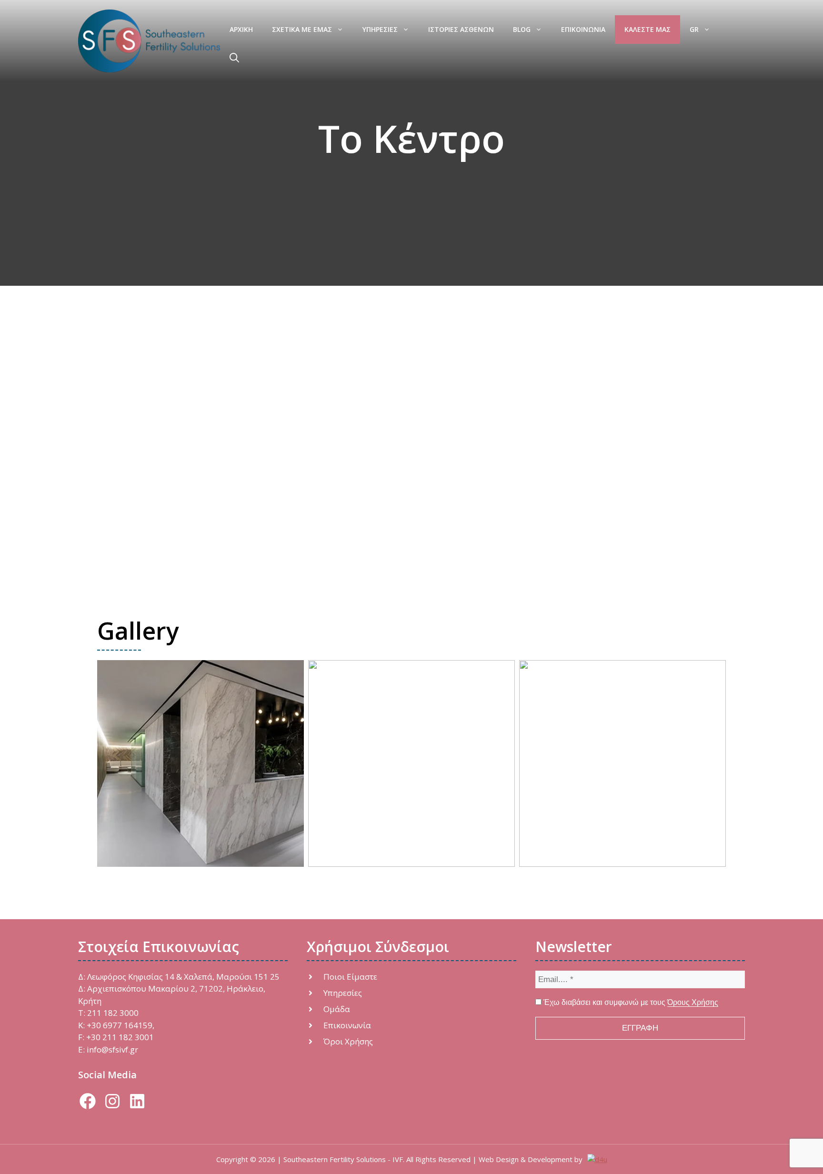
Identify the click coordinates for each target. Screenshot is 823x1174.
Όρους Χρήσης (692, 1002)
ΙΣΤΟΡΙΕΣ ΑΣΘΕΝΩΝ (461, 29)
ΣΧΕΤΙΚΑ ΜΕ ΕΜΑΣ (302, 29)
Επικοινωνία (347, 1025)
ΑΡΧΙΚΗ (241, 29)
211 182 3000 (113, 1012)
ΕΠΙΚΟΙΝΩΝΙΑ (583, 29)
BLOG (522, 29)
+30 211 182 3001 (120, 1037)
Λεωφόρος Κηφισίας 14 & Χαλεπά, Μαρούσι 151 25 (183, 976)
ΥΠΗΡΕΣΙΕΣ (380, 29)
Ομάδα (336, 1008)
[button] (234, 58)
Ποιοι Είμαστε (350, 976)
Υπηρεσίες (342, 992)
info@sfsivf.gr (112, 1049)
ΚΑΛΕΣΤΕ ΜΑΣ (647, 29)
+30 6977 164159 (119, 1025)
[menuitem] (700, 29)
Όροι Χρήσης (348, 1041)
